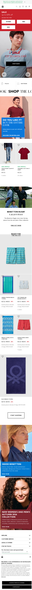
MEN (23, 21)
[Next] (24, 2)
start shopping (16, 415)
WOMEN (8, 21)
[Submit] (27, 551)
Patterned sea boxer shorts (22, 298)
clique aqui (3, 576)
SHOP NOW (16, 63)
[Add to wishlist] (3, 145)
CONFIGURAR (16, 587)
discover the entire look (11, 135)
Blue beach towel (7, 399)
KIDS (8, 27)
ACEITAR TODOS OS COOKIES (16, 582)
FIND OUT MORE (16, 225)
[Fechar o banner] (30, 556)
